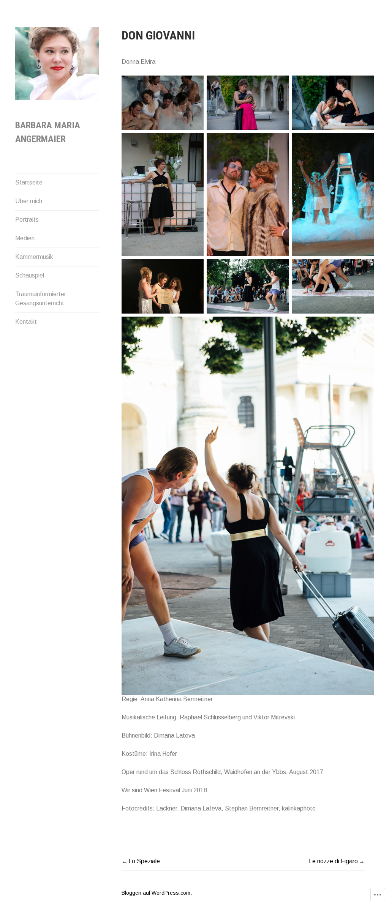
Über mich (28, 201)
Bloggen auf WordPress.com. (157, 893)
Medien (25, 238)
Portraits (27, 219)
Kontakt (26, 321)
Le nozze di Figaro (333, 861)
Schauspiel (29, 275)
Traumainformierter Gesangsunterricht (40, 298)
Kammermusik (34, 257)
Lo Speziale (144, 861)
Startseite (29, 182)
